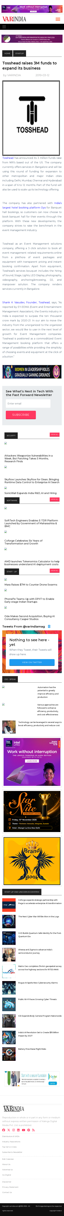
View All (54, 434)
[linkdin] (19, 1130)
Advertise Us (7, 1169)
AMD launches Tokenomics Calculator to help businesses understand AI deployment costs (32, 563)
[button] (58, 19)
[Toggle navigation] (4, 27)
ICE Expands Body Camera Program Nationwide (40, 1016)
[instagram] (14, 1130)
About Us (6, 1164)
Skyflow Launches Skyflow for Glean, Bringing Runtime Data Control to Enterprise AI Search (31, 481)
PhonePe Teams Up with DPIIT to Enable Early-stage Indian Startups (29, 600)
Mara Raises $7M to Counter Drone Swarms (30, 584)
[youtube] (24, 1130)
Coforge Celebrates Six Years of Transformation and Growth (23, 542)
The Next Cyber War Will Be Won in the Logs (38, 916)
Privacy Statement (10, 1187)
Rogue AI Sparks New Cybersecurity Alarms (38, 983)
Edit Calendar (8, 1159)
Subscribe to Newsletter (12, 1152)
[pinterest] (29, 1130)
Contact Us (7, 1192)
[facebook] (4, 1130)
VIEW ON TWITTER (32, 662)
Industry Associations (11, 1141)
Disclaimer (6, 1182)
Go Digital (6, 1175)
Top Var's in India (9, 1147)
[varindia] (34, 1130)
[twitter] (9, 1130)
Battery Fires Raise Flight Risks (32, 1049)
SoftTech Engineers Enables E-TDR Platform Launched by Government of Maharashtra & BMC (31, 523)
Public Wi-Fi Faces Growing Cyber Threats (37, 999)
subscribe (20, 414)
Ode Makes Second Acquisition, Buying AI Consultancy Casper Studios (29, 618)
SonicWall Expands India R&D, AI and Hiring (30, 493)
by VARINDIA (12, 75)
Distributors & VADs (10, 1136)
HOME (7, 53)
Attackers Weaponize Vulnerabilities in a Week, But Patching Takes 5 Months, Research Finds (28, 458)
